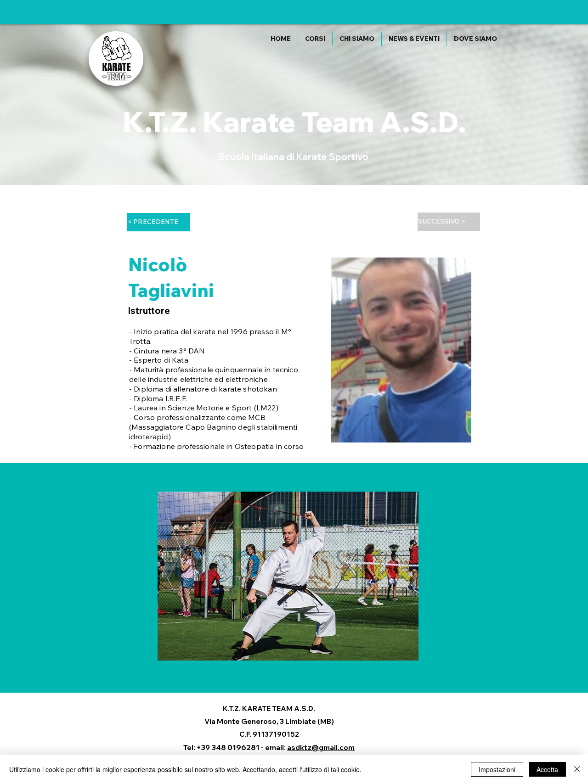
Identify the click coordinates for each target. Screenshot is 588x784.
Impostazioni (497, 769)
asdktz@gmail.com (321, 747)
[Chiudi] (576, 769)
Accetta (547, 769)
